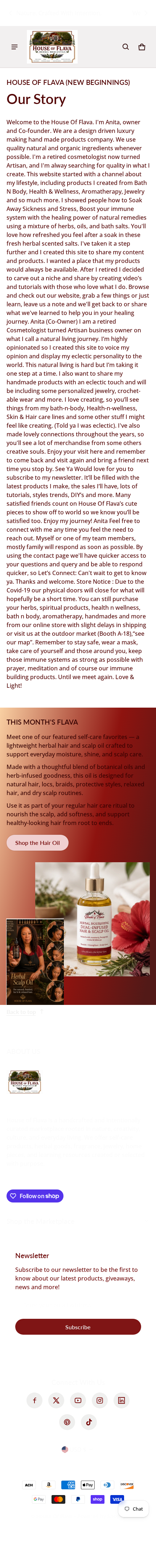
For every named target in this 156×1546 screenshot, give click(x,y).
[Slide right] (146, 13)
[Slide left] (11, 13)
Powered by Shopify (101, 1516)
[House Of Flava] (52, 47)
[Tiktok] (89, 1422)
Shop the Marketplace (40, 1221)
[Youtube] (78, 1400)
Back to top (21, 1011)
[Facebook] (34, 1400)
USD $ (78, 1450)
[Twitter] (56, 1400)
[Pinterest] (67, 1422)
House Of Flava (55, 1516)
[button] (126, 47)
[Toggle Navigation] (14, 47)
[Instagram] (100, 1400)
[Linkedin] (122, 1400)
